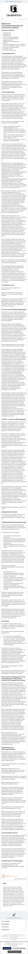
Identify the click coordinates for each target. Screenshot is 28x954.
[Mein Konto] (22, 19)
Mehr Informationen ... (14, 945)
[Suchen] (19, 19)
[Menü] (2, 19)
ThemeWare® (14, 939)
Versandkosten (5, 935)
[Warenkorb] (25, 19)
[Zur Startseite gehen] (14, 10)
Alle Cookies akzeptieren (14, 951)
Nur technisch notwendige (19, 948)
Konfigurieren (7, 948)
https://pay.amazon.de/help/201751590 (13, 199)
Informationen (5, 924)
